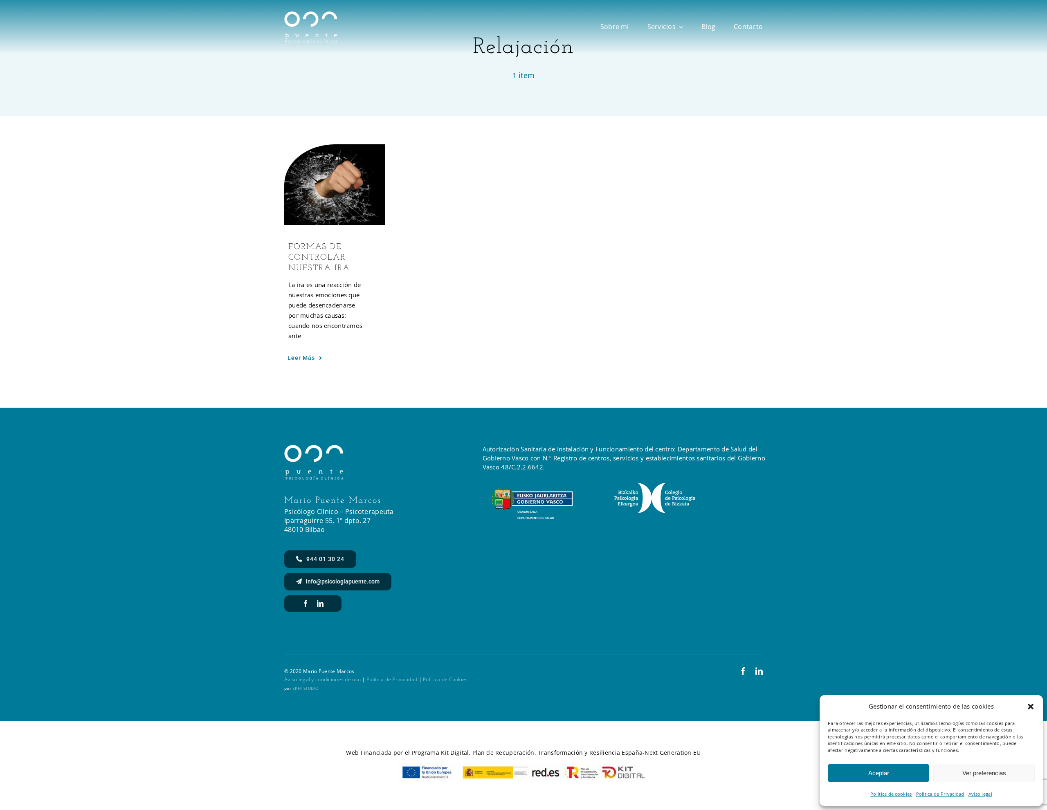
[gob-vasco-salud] (532, 491)
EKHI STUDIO (305, 688)
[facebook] (305, 603)
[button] (1031, 706)
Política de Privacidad (940, 794)
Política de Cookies (445, 679)
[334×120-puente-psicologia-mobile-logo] (310, 14)
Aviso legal (980, 794)
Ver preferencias (984, 773)
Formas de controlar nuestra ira (319, 257)
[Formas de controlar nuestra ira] (335, 184)
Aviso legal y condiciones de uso (322, 679)
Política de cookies (891, 794)
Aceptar (878, 773)
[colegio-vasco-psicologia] (655, 486)
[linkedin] (320, 603)
